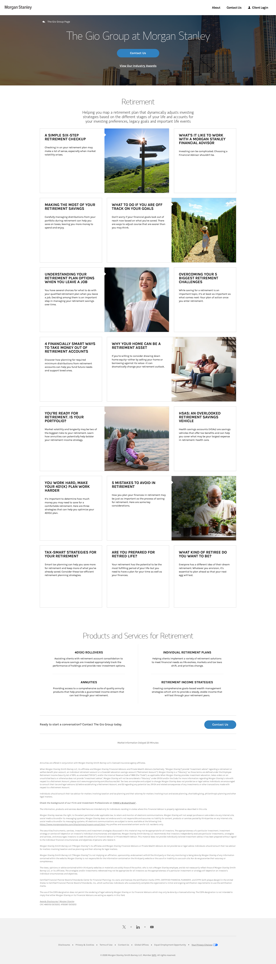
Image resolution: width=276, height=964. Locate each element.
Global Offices (142, 944)
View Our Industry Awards (138, 66)
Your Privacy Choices (202, 944)
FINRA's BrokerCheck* (124, 803)
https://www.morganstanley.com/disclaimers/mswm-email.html (72, 824)
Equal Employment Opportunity (170, 944)
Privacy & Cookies (85, 944)
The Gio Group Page (58, 21)
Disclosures (64, 944)
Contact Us (138, 53)
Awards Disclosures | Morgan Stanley (57, 901)
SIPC (154, 955)
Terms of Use (106, 944)
